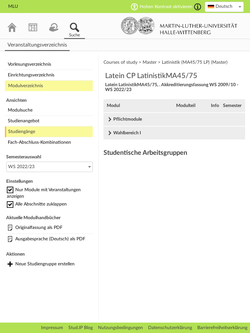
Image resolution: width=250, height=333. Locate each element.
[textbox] (224, 6)
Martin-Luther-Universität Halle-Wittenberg (179, 25)
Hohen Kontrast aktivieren (166, 7)
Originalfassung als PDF (38, 227)
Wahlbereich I (127, 133)
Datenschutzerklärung (170, 328)
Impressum (52, 328)
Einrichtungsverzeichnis (31, 75)
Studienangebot (23, 121)
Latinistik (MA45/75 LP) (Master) (195, 62)
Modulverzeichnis (25, 86)
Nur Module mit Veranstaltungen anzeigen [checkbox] (44, 193)
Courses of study (120, 62)
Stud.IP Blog (80, 328)
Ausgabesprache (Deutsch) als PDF (50, 239)
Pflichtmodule (127, 119)
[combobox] (224, 7)
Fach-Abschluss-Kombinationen (39, 142)
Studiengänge (21, 131)
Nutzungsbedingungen (120, 328)
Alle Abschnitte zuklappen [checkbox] (41, 204)
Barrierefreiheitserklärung (222, 328)
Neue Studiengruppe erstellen (45, 264)
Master (150, 62)
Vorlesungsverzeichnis (29, 64)
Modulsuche (20, 110)
